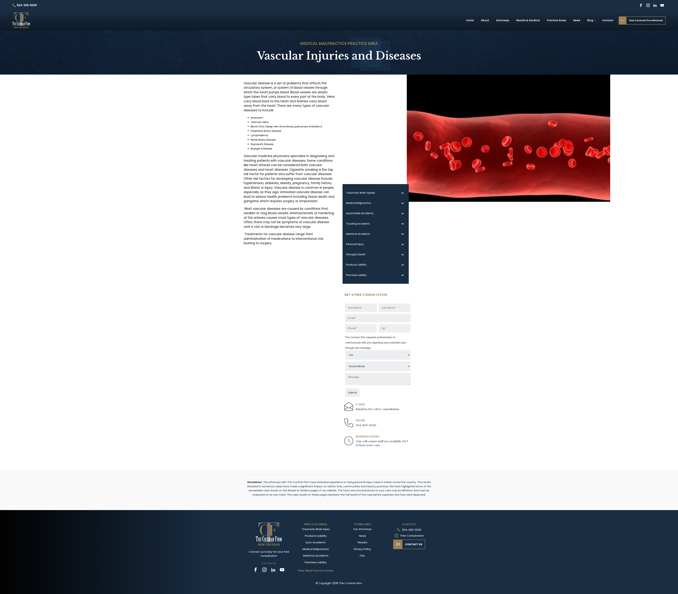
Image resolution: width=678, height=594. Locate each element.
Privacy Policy (362, 549)
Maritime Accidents (315, 555)
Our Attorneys (362, 529)
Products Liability (316, 536)
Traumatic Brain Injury (316, 529)
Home (470, 20)
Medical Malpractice (323, 43)
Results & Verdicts (528, 20)
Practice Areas (556, 20)
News (576, 20)
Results (362, 542)
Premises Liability (316, 562)
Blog (590, 20)
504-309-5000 (366, 425)
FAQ (362, 555)
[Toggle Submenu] (402, 193)
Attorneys (502, 20)
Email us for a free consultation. (378, 409)
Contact (607, 20)
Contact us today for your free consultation (269, 554)
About (485, 20)
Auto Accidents (315, 542)
